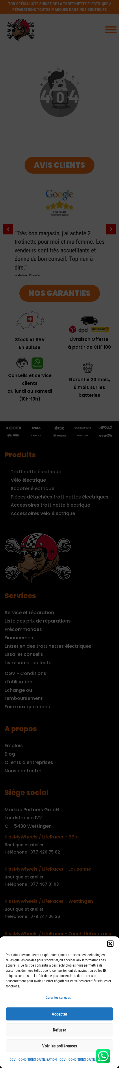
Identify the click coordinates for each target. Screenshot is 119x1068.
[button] (110, 944)
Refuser (59, 1030)
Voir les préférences (59, 1046)
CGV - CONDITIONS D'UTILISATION (33, 1060)
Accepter (59, 1014)
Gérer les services (58, 998)
